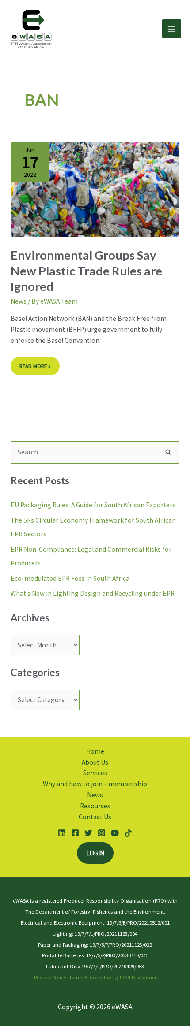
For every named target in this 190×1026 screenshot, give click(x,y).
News (19, 301)
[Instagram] (102, 833)
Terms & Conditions (92, 977)
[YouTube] (115, 833)
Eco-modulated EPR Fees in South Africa (71, 578)
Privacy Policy (50, 977)
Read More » (39, 363)
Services (95, 773)
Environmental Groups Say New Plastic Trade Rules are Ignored (86, 271)
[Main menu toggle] (171, 28)
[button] (95, 853)
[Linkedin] (62, 833)
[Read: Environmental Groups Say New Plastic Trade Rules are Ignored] (95, 189)
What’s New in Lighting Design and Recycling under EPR (93, 593)
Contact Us (95, 817)
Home (95, 751)
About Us (95, 762)
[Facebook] (75, 833)
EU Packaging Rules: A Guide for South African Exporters (93, 505)
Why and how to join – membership (95, 784)
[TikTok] (128, 833)
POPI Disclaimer (138, 977)
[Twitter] (88, 833)
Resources (95, 806)
